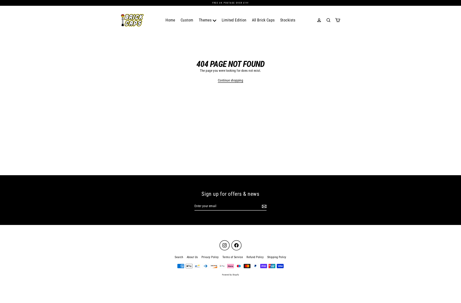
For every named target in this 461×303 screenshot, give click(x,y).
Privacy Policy (210, 257)
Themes (206, 20)
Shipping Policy (276, 257)
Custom (187, 20)
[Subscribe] (264, 206)
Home (170, 20)
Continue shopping (230, 80)
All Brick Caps (263, 20)
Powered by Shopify (230, 275)
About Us (192, 257)
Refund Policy (255, 257)
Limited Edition (234, 20)
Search (179, 257)
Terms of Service (232, 257)
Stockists (288, 20)
